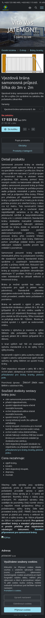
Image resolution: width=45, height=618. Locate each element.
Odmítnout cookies (22, 603)
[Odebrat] (25, 129)
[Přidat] (33, 129)
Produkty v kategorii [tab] (22, 150)
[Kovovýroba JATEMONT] (6, 7)
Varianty (5, 104)
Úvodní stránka (9, 50)
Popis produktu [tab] (22, 140)
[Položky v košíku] (30, 7)
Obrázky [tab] (22, 145)
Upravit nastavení (22, 597)
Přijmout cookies (22, 609)
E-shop (23, 50)
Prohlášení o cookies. (13, 590)
